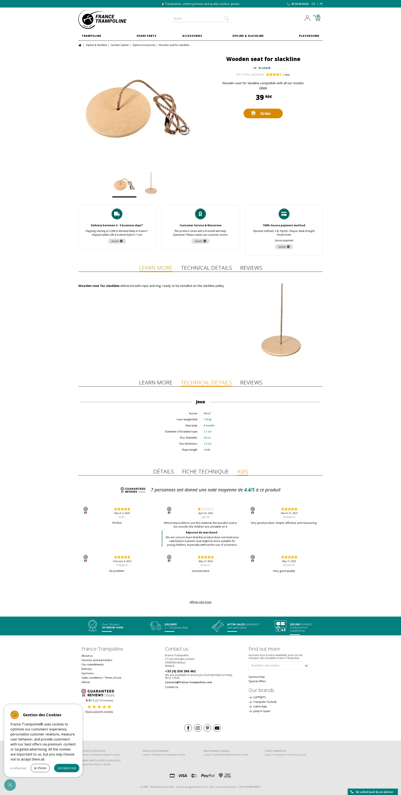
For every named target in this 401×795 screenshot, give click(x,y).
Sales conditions (91, 677)
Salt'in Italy (260, 706)
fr (321, 4)
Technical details (206, 267)
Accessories (192, 36)
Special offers (257, 681)
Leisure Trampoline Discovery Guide (285, 754)
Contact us (171, 687)
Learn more (156, 267)
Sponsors (87, 673)
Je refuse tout (18, 768)
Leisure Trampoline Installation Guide (164, 754)
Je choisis (40, 768)
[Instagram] (198, 728)
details (115, 241)
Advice (85, 682)
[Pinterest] (207, 728)
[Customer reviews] (99, 693)
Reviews (251, 267)
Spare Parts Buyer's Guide (95, 764)
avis (286, 74)
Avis (242, 471)
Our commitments (92, 664)
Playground (309, 36)
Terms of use (113, 677)
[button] (10, 785)
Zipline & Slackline (248, 36)
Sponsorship (257, 677)
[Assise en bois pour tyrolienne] (137, 108)
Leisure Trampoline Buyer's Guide (100, 754)
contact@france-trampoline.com (188, 682)
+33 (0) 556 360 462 (180, 671)
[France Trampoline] (106, 19)
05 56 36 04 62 (299, 4)
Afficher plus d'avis (201, 602)
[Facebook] (188, 728)
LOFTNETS (259, 697)
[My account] (308, 18)
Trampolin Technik (265, 702)
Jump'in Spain (261, 711)
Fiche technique (205, 471)
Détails (263, 88)
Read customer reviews (99, 711)
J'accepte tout (66, 768)
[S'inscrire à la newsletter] (306, 666)
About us (87, 656)
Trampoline (91, 36)
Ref (238, 74)
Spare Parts (147, 36)
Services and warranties (96, 660)
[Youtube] (217, 728)
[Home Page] (80, 45)
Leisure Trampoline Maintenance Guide (226, 754)
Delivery (86, 669)
